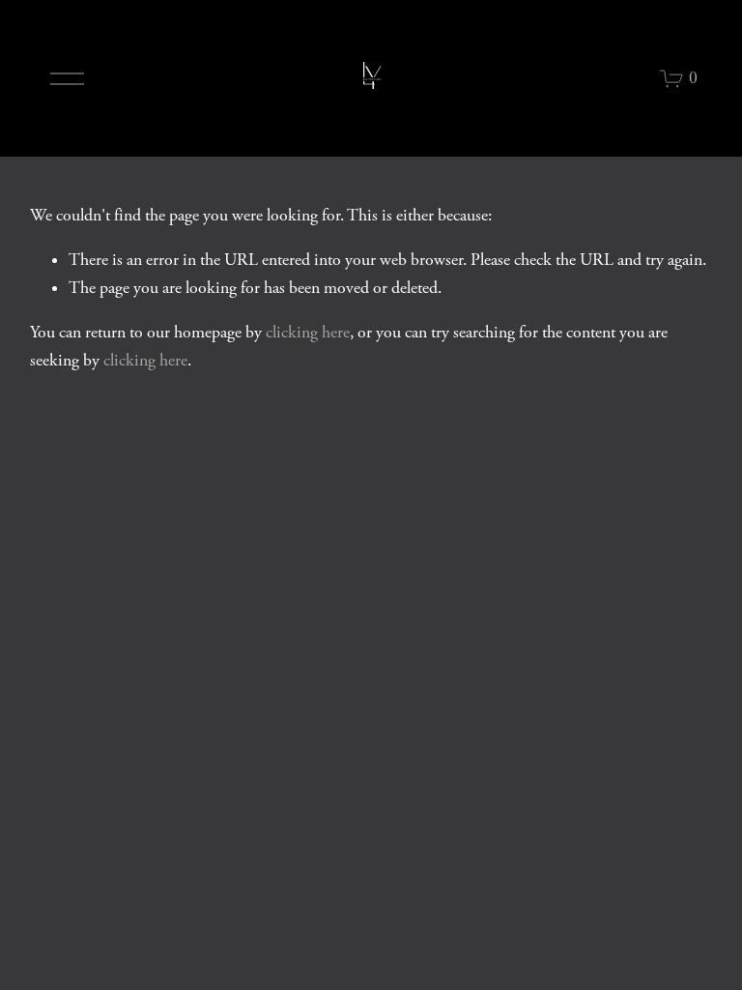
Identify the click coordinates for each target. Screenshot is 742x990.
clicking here (308, 332)
